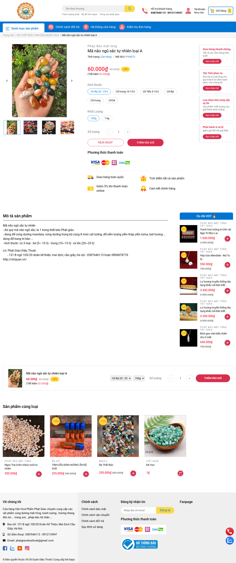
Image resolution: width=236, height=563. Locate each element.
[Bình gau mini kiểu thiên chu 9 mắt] (188, 338)
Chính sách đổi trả (67, 27)
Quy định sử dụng (92, 527)
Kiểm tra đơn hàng (139, 27)
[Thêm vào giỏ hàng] (227, 238)
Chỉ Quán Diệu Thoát (40, 559)
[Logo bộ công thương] (139, 544)
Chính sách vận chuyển (95, 515)
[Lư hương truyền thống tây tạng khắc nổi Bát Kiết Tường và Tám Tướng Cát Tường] (188, 312)
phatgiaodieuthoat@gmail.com (35, 540)
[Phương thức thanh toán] (110, 162)
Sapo (72, 559)
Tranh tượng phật (70, 14)
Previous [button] (7, 81)
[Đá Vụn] (165, 436)
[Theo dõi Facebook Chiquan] (5, 547)
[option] (39, 80)
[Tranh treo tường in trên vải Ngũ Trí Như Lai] (188, 234)
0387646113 (95, 255)
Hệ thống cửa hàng (103, 27)
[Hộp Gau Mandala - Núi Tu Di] (188, 260)
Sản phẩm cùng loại (20, 406)
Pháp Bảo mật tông (102, 46)
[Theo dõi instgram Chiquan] (27, 547)
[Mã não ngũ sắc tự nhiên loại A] (39, 80)
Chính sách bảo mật (93, 509)
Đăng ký (165, 510)
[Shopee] (20, 547)
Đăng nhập (199, 12)
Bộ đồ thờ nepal (89, 14)
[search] (129, 8)
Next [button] (72, 81)
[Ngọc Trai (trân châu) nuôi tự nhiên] (23, 436)
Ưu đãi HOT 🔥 (206, 216)
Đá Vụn (150, 464)
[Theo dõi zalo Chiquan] (12, 547)
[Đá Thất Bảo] (118, 436)
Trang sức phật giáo (109, 14)
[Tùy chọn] (180, 473)
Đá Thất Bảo (106, 464)
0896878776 (120, 255)
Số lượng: (94, 132)
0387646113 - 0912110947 (166, 12)
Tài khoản (199, 9)
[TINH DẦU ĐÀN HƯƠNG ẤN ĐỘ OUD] (71, 436)
